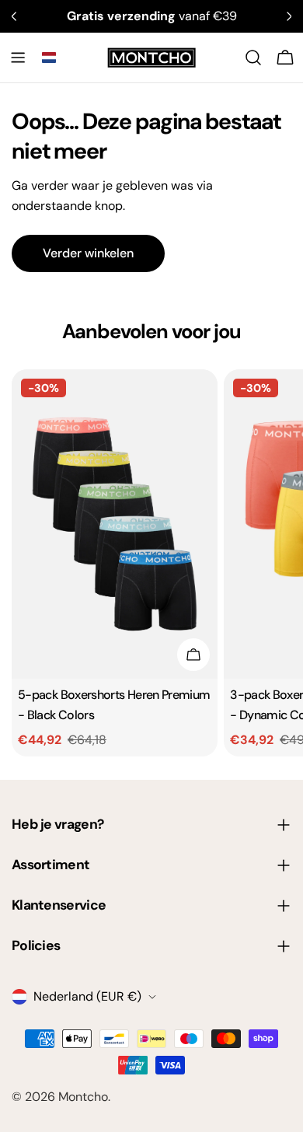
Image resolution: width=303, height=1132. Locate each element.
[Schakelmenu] (17, 57)
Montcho (83, 1096)
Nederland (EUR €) (87, 996)
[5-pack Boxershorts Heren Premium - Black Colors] (115, 524)
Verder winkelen (88, 253)
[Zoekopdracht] (253, 57)
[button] (49, 57)
